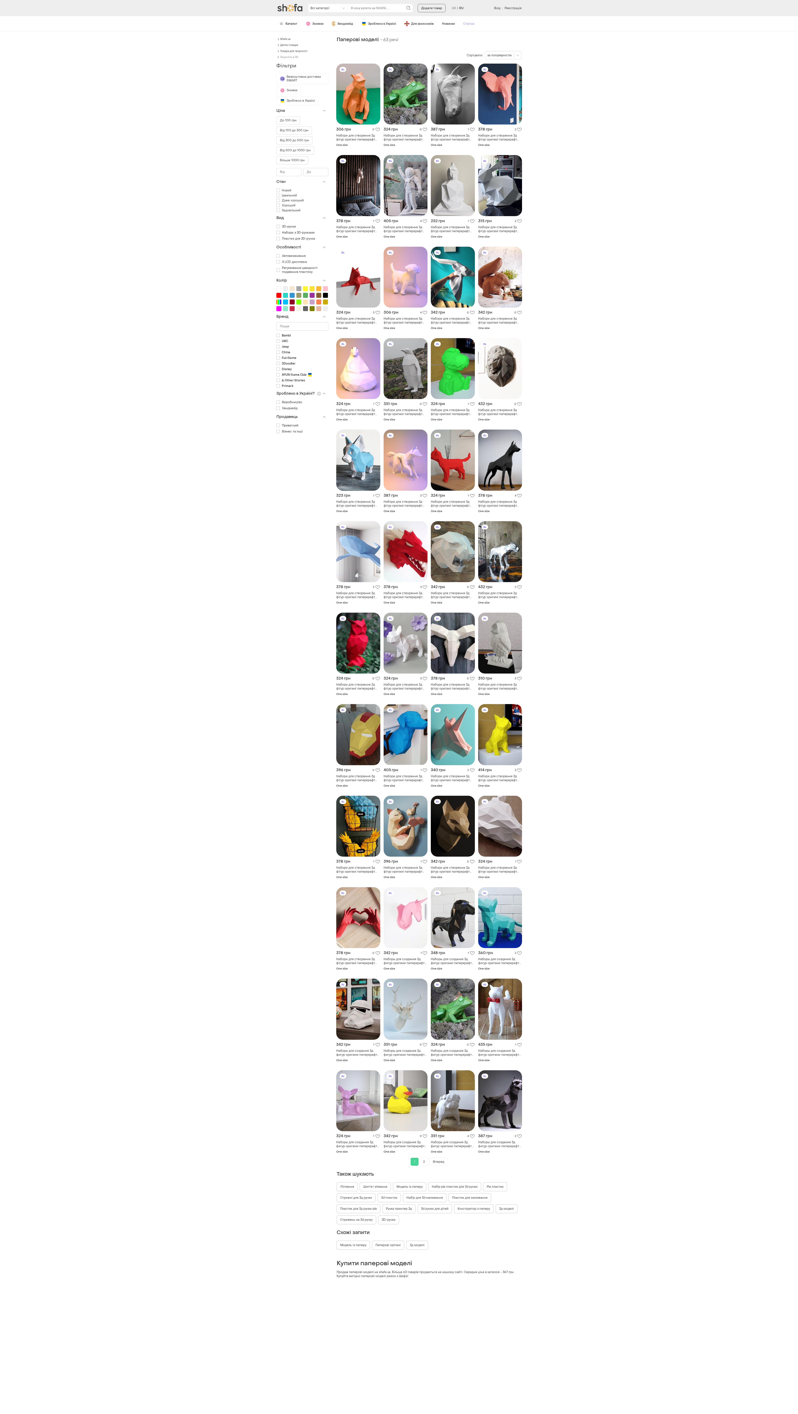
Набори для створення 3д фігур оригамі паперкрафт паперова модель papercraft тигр (499, 595)
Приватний (290, 425)
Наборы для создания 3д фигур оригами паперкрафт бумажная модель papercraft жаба (452, 1053)
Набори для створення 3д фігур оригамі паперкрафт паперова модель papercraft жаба (405, 138)
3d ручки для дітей (434, 1209)
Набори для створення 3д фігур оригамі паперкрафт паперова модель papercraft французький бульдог (499, 778)
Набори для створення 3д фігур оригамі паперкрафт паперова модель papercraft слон (499, 138)
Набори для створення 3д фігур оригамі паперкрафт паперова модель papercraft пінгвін (405, 412)
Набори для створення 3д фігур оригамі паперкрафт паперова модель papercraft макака (357, 138)
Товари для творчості (293, 51)
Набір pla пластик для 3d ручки (455, 1187)
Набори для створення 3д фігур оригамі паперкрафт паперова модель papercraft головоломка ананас (357, 870)
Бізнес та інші (292, 432)
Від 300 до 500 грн (294, 140)
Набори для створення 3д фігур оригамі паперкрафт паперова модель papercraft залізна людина (357, 778)
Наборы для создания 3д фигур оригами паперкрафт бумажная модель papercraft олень (405, 1053)
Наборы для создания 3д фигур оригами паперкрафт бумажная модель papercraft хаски (499, 961)
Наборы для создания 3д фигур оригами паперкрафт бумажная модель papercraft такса (452, 961)
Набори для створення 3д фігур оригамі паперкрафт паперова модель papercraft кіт (357, 321)
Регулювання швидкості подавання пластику (300, 270)
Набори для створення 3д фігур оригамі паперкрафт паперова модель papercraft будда (452, 229)
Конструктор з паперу (474, 1209)
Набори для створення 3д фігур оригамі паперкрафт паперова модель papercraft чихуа (357, 504)
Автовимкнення (294, 256)
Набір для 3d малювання (424, 1198)
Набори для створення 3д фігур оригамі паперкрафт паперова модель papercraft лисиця (405, 504)
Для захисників (422, 24)
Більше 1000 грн (292, 160)
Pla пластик (495, 1187)
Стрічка (468, 24)
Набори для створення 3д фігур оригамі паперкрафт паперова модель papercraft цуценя (405, 321)
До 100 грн (288, 120)
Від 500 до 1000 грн (295, 150)
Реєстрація (513, 8)
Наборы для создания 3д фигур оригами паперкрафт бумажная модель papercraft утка (405, 1144)
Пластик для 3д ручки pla (358, 1209)
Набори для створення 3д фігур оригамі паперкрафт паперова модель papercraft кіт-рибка (405, 870)
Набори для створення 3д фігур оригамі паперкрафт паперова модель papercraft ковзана (452, 138)
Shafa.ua (285, 39)
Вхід (497, 8)
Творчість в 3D (289, 57)
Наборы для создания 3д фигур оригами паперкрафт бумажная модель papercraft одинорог (405, 961)
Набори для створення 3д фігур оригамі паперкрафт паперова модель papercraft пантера (452, 595)
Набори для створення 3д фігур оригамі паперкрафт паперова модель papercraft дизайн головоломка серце (357, 961)
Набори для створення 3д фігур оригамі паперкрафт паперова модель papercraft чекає (357, 412)
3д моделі (506, 1209)
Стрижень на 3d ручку (356, 1220)
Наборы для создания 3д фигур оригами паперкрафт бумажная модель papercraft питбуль (499, 1144)
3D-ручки (388, 1220)
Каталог (291, 24)
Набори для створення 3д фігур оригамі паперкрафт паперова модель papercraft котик (452, 504)
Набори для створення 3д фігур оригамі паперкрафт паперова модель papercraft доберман (499, 504)
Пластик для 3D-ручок (298, 239)
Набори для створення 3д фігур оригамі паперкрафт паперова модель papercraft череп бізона (499, 870)
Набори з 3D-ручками (298, 233)
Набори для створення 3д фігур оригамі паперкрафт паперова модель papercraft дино (452, 412)
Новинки (448, 24)
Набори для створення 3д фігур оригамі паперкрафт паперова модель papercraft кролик (499, 229)
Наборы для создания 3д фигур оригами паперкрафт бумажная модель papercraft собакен (499, 1053)
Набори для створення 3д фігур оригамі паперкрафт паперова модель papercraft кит (357, 595)
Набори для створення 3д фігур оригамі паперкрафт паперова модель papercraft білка (499, 321)
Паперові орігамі (388, 1245)
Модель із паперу (410, 1187)
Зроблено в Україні (382, 24)
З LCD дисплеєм (294, 262)
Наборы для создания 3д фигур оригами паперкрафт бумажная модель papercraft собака (452, 1144)
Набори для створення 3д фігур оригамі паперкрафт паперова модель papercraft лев (499, 412)
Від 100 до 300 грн (294, 130)
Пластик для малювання (470, 1198)
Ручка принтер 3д (399, 1209)
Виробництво (292, 402)
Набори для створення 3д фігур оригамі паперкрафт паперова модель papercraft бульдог (405, 687)
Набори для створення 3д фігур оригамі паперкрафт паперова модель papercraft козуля (452, 321)
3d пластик (389, 1198)
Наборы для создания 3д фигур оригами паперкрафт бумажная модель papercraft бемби (357, 1144)
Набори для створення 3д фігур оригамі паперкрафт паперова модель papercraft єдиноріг (357, 229)
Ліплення (347, 1187)
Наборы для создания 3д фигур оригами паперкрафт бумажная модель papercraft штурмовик (357, 1053)
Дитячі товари (289, 45)
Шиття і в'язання (375, 1187)
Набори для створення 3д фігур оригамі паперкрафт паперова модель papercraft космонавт (405, 229)
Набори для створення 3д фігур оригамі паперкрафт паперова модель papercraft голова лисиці (452, 870)
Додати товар (431, 8)
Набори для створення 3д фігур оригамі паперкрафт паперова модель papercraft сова (357, 687)
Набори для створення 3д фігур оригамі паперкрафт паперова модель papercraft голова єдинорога (452, 778)
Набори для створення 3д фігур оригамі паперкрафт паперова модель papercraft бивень (452, 687)
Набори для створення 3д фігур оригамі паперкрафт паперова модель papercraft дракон (405, 595)
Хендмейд (345, 24)
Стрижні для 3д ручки (356, 1198)
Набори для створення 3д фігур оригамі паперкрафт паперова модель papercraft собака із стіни (405, 778)
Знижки (318, 24)
